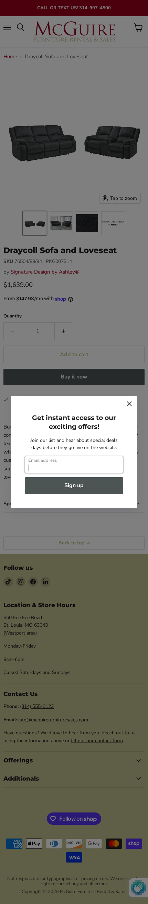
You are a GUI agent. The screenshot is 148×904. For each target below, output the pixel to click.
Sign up (74, 485)
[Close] (129, 403)
